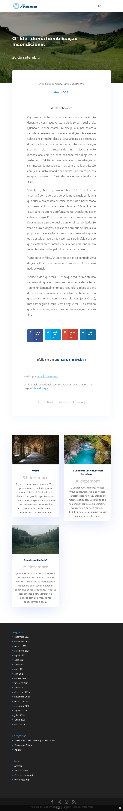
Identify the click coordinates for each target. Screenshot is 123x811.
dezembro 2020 (22, 692)
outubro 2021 (21, 646)
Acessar (18, 765)
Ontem (35, 470)
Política (17, 749)
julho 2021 (19, 659)
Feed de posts (21, 770)
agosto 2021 (20, 655)
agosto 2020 (20, 710)
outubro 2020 (21, 701)
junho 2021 (19, 664)
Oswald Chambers (47, 376)
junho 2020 (19, 719)
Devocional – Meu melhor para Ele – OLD (34, 740)
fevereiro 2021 (21, 682)
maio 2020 (19, 724)
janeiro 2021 (20, 687)
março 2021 (20, 678)
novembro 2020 (22, 696)
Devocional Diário (23, 745)
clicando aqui (40, 388)
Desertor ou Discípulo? (35, 560)
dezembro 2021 (22, 636)
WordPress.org (21, 779)
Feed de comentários (24, 775)
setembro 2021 (21, 650)
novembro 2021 (22, 641)
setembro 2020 (21, 706)
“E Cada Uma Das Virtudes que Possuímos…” (87, 472)
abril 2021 (19, 673)
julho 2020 (19, 715)
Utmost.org (78, 402)
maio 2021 (19, 669)
